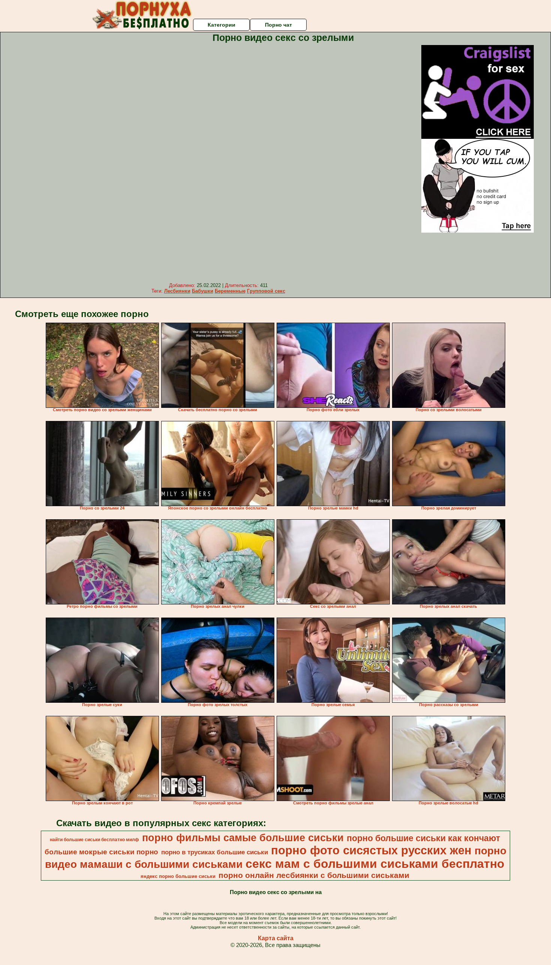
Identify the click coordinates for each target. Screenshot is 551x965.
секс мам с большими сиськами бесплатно (375, 863)
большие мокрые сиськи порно (101, 852)
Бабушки (202, 291)
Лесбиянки (177, 291)
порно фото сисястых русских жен (371, 850)
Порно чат (278, 25)
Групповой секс (266, 291)
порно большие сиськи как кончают (423, 838)
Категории (221, 25)
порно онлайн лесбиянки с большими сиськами (314, 875)
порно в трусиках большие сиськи (214, 852)
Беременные (230, 291)
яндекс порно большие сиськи (178, 876)
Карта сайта (275, 938)
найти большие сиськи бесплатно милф (94, 839)
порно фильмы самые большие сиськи (243, 837)
